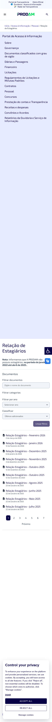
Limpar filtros (41, 424)
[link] (48, 351)
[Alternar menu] (5, 14)
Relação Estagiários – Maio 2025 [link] (23, 498)
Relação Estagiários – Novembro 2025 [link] (26, 459)
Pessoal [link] (35, 26)
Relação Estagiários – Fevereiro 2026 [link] (25, 435)
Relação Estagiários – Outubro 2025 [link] (25, 467)
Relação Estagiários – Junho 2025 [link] (23, 490)
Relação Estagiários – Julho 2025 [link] (23, 506)
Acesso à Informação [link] (20, 26)
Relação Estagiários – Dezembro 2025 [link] (26, 451)
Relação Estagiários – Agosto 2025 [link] (24, 482)
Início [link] (7, 26)
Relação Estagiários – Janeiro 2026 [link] (24, 443)
